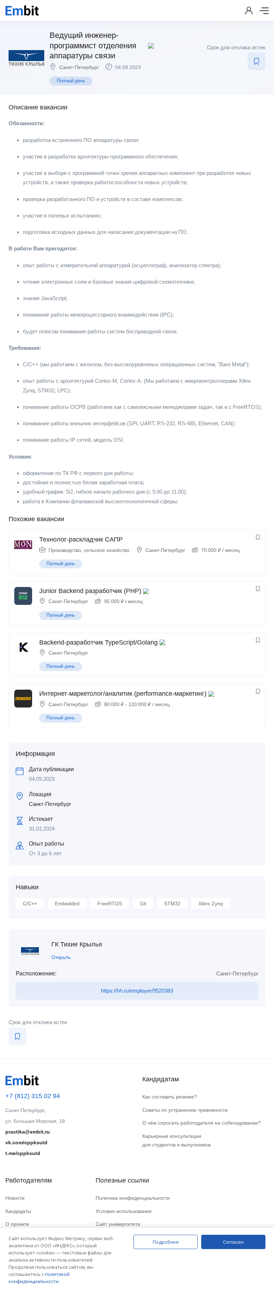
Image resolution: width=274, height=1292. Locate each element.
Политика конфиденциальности (133, 1198)
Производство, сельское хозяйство (89, 550)
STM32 (172, 903)
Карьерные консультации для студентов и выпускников (176, 1140)
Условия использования (124, 1211)
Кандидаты (18, 1211)
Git (143, 903)
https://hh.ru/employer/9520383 (137, 991)
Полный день (71, 80)
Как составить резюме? (169, 1097)
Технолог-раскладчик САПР (81, 539)
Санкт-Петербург (79, 67)
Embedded (67, 903)
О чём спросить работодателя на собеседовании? (201, 1123)
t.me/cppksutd (22, 1153)
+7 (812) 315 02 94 (32, 1096)
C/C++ (30, 903)
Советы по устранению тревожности (185, 1110)
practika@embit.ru (27, 1132)
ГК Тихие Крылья (76, 944)
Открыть (61, 957)
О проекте (17, 1224)
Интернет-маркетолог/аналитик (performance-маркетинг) (123, 693)
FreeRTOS (109, 903)
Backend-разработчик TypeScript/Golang (98, 642)
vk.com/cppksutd (26, 1142)
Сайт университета (118, 1224)
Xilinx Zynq (210, 903)
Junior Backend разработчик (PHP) (90, 590)
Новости (15, 1198)
